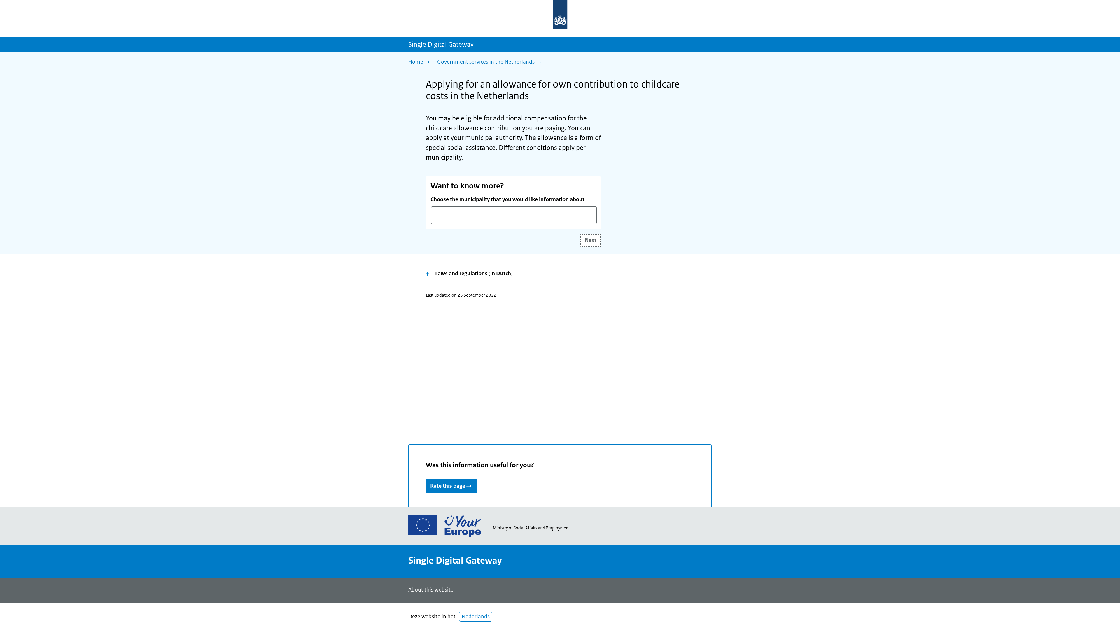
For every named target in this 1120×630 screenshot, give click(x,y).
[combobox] (514, 215)
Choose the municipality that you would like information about (507, 199)
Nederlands (476, 616)
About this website (431, 589)
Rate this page (447, 485)
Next (590, 240)
